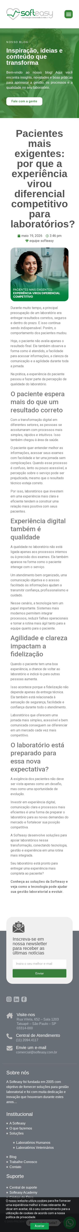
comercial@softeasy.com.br (36, 1052)
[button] (68, 14)
